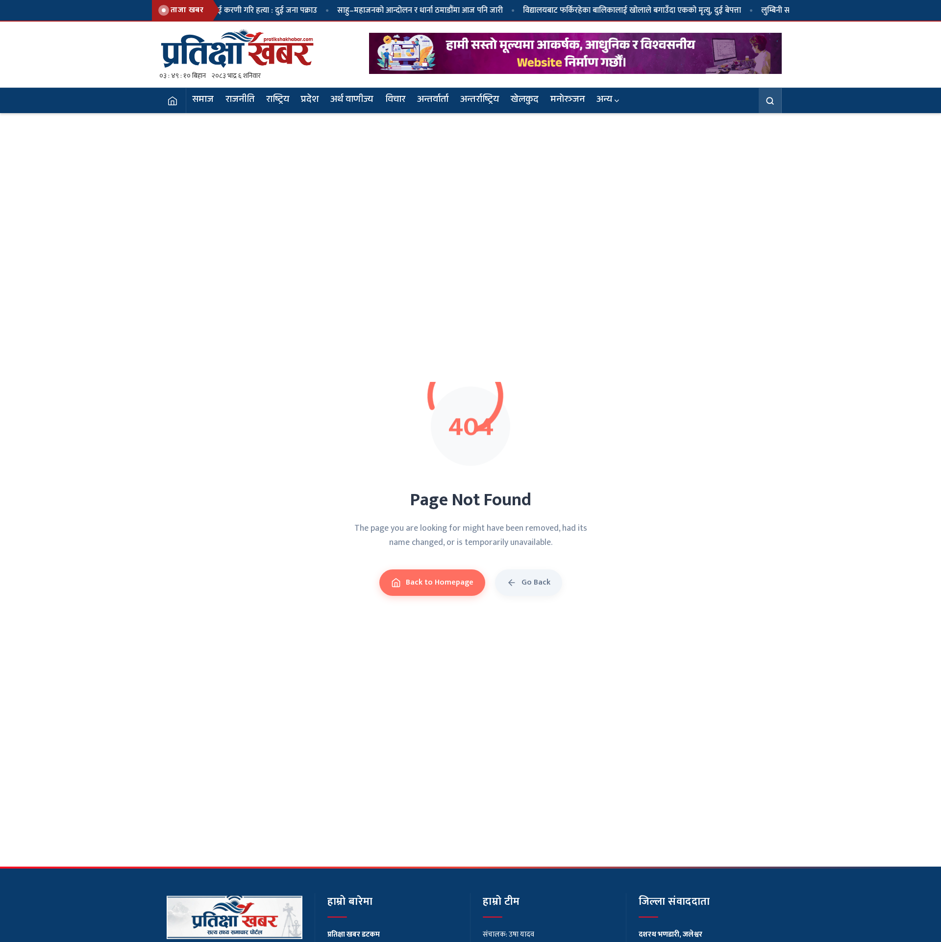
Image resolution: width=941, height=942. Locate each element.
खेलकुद (525, 100)
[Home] (172, 100)
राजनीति (239, 100)
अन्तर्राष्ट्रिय (479, 100)
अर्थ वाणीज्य (351, 100)
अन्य (604, 100)
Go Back (535, 582)
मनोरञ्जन (567, 100)
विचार (395, 100)
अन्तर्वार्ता (432, 100)
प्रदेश (310, 100)
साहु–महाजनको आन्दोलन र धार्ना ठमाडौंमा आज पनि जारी (391, 10)
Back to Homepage (439, 582)
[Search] (770, 100)
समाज (203, 100)
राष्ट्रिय (277, 100)
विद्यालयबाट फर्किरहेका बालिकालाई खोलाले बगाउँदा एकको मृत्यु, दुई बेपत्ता (603, 10)
